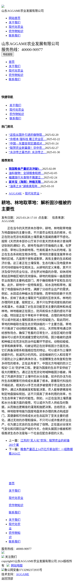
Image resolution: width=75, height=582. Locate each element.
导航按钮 (7, 54)
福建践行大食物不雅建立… (26, 177)
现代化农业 (16, 26)
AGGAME (15, 193)
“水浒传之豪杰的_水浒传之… (27, 152)
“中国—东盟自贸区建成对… (27, 143)
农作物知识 (16, 31)
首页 (12, 61)
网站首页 (14, 18)
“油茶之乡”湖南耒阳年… (24, 186)
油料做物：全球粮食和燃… (26, 173)
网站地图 (17, 565)
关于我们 (14, 22)
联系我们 (14, 35)
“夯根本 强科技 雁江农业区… (27, 139)
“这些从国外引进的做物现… (27, 134)
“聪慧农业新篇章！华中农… (27, 147)
